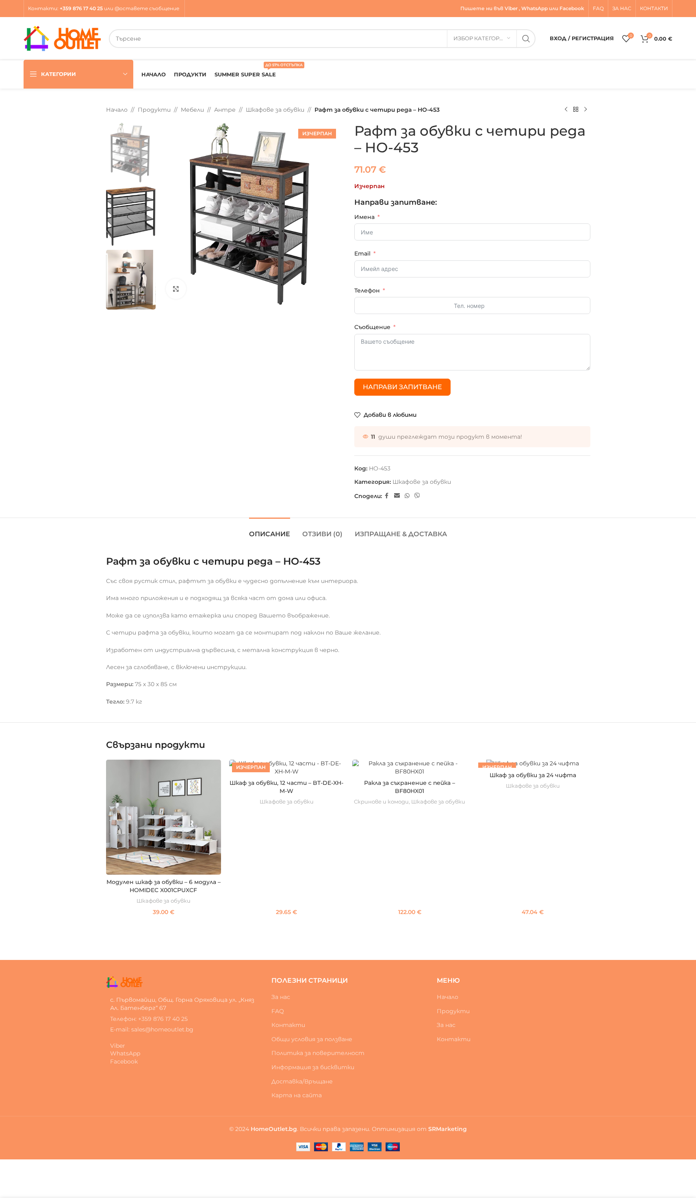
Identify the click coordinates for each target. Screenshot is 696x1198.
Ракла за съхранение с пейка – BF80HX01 (409, 787)
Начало (117, 109)
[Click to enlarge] (176, 289)
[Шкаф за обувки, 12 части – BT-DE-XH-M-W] (286, 768)
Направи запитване (402, 387)
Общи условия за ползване (311, 1039)
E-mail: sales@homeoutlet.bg (151, 1029)
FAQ (277, 1011)
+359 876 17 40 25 (81, 8)
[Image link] (124, 981)
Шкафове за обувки (275, 109)
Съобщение (372, 327)
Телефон (367, 290)
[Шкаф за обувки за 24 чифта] (532, 764)
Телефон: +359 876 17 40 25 (149, 1019)
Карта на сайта (296, 1095)
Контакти (42, 8)
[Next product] (585, 110)
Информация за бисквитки (312, 1067)
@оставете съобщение (147, 8)
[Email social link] (397, 495)
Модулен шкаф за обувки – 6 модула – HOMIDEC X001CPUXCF (163, 886)
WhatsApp (534, 8)
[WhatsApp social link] (407, 495)
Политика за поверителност (317, 1053)
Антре (225, 109)
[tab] (269, 530)
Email (362, 253)
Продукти (154, 109)
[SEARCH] (526, 38)
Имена (364, 217)
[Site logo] (62, 37)
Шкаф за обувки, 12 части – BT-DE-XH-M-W (286, 787)
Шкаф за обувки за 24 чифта (533, 775)
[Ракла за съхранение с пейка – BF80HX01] (409, 768)
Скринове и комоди (381, 801)
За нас (280, 997)
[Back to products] (576, 110)
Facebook (571, 8)
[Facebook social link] (387, 495)
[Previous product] (566, 110)
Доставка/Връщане (302, 1081)
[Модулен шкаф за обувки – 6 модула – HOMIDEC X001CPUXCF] (163, 817)
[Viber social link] (417, 495)
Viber (511, 8)
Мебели (192, 109)
